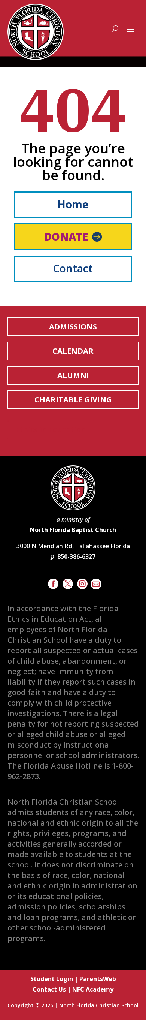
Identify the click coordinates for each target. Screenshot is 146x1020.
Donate (66, 236)
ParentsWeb (97, 979)
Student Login (51, 979)
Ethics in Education (51, 430)
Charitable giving (73, 400)
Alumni (73, 375)
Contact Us (49, 989)
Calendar (73, 351)
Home (72, 204)
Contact (73, 268)
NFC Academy (92, 989)
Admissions (73, 327)
